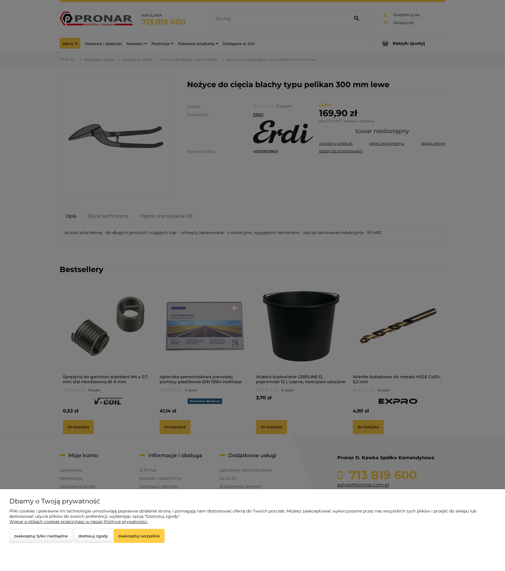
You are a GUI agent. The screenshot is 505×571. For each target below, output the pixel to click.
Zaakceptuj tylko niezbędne (41, 536)
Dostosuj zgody (93, 536)
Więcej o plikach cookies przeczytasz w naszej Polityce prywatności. (78, 521)
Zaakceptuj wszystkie (139, 536)
